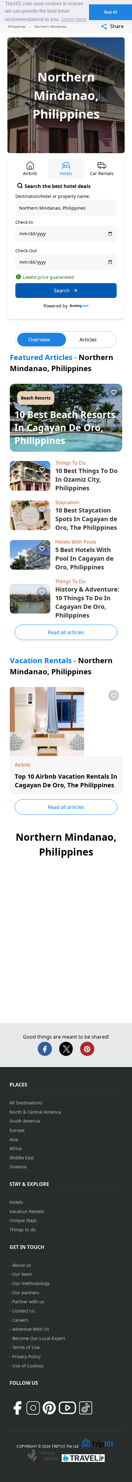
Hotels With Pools (75, 541)
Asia (14, 1139)
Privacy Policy (26, 1356)
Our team (22, 1274)
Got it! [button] (110, 12)
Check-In (24, 222)
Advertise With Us (30, 1329)
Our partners (25, 1293)
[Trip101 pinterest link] (49, 1408)
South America (25, 1121)
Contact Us (23, 1311)
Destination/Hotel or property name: (52, 196)
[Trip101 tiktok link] (85, 1408)
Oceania (18, 1167)
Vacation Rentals (27, 1211)
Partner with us (28, 1301)
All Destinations (26, 1103)
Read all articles (66, 632)
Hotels (16, 1202)
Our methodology (30, 1283)
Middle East (22, 1158)
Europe (17, 1130)
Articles (88, 339)
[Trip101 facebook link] (17, 1408)
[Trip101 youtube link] (67, 1408)
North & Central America (35, 1112)
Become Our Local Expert (38, 1338)
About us (21, 1265)
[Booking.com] (79, 306)
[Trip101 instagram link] (33, 1408)
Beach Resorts (36, 398)
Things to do (23, 1230)
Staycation (67, 502)
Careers (20, 1320)
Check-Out (26, 250)
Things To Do (70, 462)
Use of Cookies (28, 1366)
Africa (15, 1148)
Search (62, 290)
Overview (39, 339)
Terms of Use (26, 1347)
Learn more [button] (74, 19)
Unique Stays (23, 1220)
